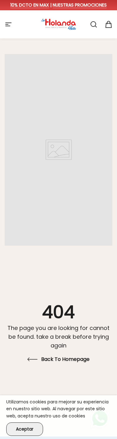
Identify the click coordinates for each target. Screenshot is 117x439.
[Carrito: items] (108, 24)
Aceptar (24, 429)
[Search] (93, 24)
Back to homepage (65, 359)
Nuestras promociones (80, 5)
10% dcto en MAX (29, 5)
